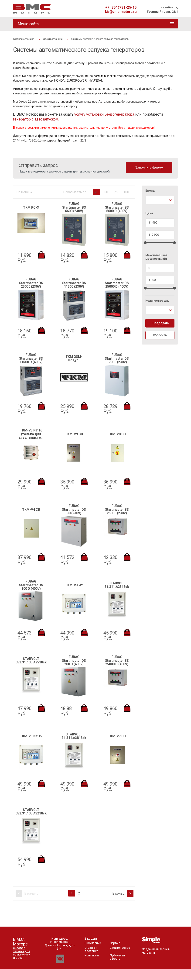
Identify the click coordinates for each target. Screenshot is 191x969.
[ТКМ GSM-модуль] (74, 390)
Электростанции (52, 39)
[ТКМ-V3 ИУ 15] (31, 767)
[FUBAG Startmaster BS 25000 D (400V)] (116, 688)
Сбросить (160, 335)
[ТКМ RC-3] (31, 232)
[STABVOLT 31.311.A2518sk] (117, 616)
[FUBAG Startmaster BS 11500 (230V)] (73, 321)
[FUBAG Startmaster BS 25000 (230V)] (116, 537)
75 (116, 192)
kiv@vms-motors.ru (121, 12)
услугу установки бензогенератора (104, 114)
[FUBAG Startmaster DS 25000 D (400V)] (116, 320)
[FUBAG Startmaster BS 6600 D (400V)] (116, 245)
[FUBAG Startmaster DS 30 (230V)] (73, 547)
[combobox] (159, 200)
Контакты (92, 955)
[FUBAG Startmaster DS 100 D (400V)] (30, 621)
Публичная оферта (117, 957)
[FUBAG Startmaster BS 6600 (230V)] (73, 245)
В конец (119, 893)
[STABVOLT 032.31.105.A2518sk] (31, 692)
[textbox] (149, 200)
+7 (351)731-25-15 (121, 7)
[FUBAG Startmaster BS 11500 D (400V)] (31, 396)
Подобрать (161, 323)
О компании (93, 943)
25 (97, 192)
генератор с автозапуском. (36, 119)
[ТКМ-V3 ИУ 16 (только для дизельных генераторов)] (31, 465)
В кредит (91, 938)
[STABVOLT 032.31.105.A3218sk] (31, 843)
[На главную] (32, 9)
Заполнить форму (149, 167)
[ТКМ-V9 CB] (74, 465)
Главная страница (23, 39)
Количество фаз (157, 300)
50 (106, 192)
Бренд (150, 190)
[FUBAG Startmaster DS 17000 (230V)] (117, 396)
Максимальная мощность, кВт (156, 257)
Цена (149, 213)
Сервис (115, 943)
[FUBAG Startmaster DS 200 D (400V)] (73, 696)
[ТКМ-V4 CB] (31, 541)
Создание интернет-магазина (156, 950)
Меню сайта (28, 24)
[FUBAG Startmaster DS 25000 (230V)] (30, 320)
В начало (31, 893)
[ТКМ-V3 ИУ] (74, 616)
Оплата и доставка (91, 949)
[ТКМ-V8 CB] (117, 465)
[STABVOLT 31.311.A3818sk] (74, 767)
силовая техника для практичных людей (21, 953)
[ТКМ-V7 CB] (117, 767)
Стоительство (120, 947)
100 (126, 192)
